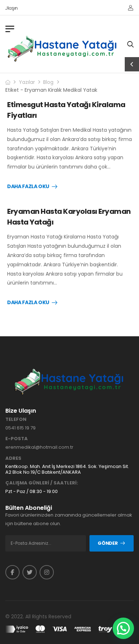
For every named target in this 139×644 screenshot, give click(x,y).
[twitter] (29, 572)
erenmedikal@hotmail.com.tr (39, 447)
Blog (48, 82)
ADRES (13, 458)
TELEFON (15, 419)
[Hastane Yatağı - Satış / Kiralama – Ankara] (63, 48)
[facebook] (12, 572)
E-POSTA (16, 439)
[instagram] (47, 572)
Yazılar (27, 82)
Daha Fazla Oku (28, 186)
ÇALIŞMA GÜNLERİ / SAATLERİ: (41, 483)
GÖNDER (108, 543)
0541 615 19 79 (20, 427)
